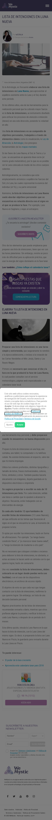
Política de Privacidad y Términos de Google (23, 419)
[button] (9, 424)
